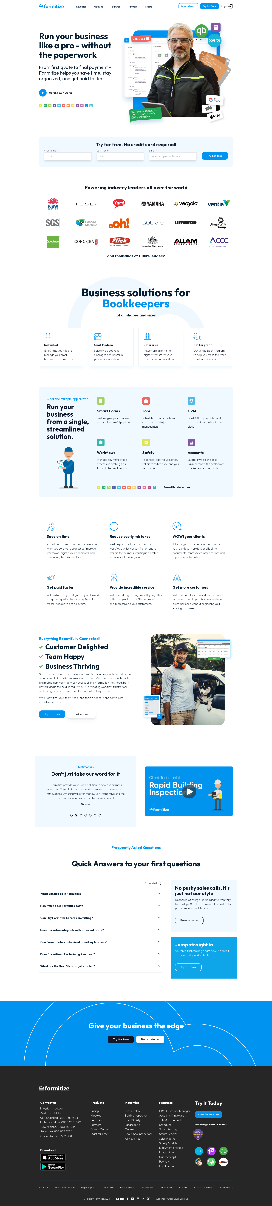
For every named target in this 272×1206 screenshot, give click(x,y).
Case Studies (166, 1187)
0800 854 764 (67, 1127)
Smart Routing (168, 1129)
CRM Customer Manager (174, 1111)
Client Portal (166, 1166)
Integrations (166, 1152)
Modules (98, 6)
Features (115, 6)
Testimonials (147, 1187)
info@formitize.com (52, 1108)
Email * (153, 150)
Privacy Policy (226, 1187)
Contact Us (108, 1187)
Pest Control (132, 1111)
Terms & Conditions (203, 1187)
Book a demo (81, 714)
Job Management (170, 1120)
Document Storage (171, 1147)
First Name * (51, 150)
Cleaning (130, 1129)
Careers (183, 1187)
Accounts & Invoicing (171, 1115)
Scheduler (165, 1125)
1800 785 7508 (68, 1118)
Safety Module (168, 1143)
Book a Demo (188, 6)
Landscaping (132, 1125)
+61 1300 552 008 (61, 1136)
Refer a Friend (127, 1187)
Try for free (215, 156)
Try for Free (209, 6)
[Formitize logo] (51, 6)
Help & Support (88, 1187)
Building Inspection (136, 1115)
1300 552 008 (61, 1113)
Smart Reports (168, 1134)
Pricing (148, 6)
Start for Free (99, 1134)
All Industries (132, 1138)
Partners (132, 6)
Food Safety (132, 1120)
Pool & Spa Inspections (139, 1134)
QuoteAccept (167, 1157)
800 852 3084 (63, 1131)
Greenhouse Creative (177, 1198)
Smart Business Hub (65, 1187)
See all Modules (174, 487)
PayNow (164, 1161)
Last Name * (103, 150)
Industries (81, 6)
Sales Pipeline (167, 1138)
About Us (43, 1187)
